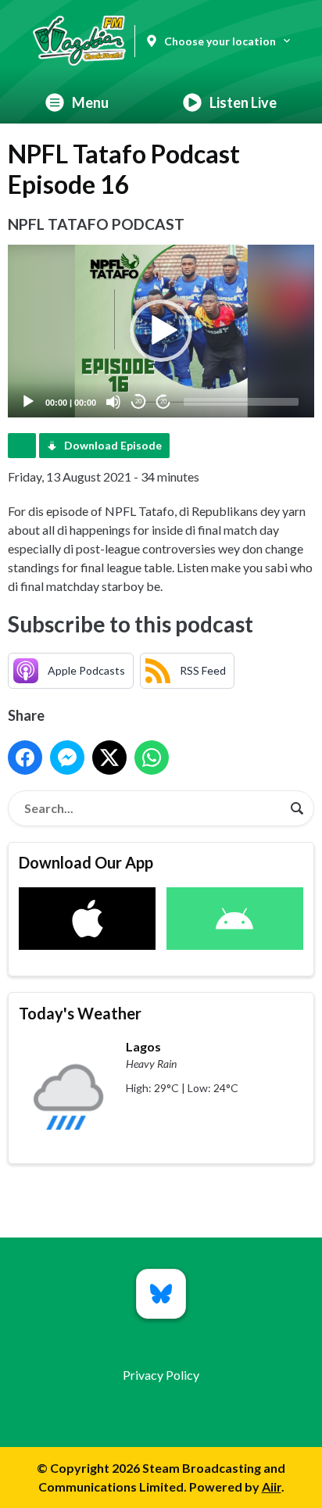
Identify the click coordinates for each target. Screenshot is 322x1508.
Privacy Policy (161, 1374)
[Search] (297, 808)
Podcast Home (22, 445)
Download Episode (113, 445)
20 (138, 401)
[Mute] (113, 402)
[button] (161, 330)
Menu (90, 102)
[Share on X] (109, 757)
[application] (161, 331)
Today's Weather (80, 1013)
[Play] (28, 402)
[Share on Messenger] (67, 757)
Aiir (271, 1486)
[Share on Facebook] (25, 757)
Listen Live (243, 102)
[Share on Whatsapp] (151, 757)
